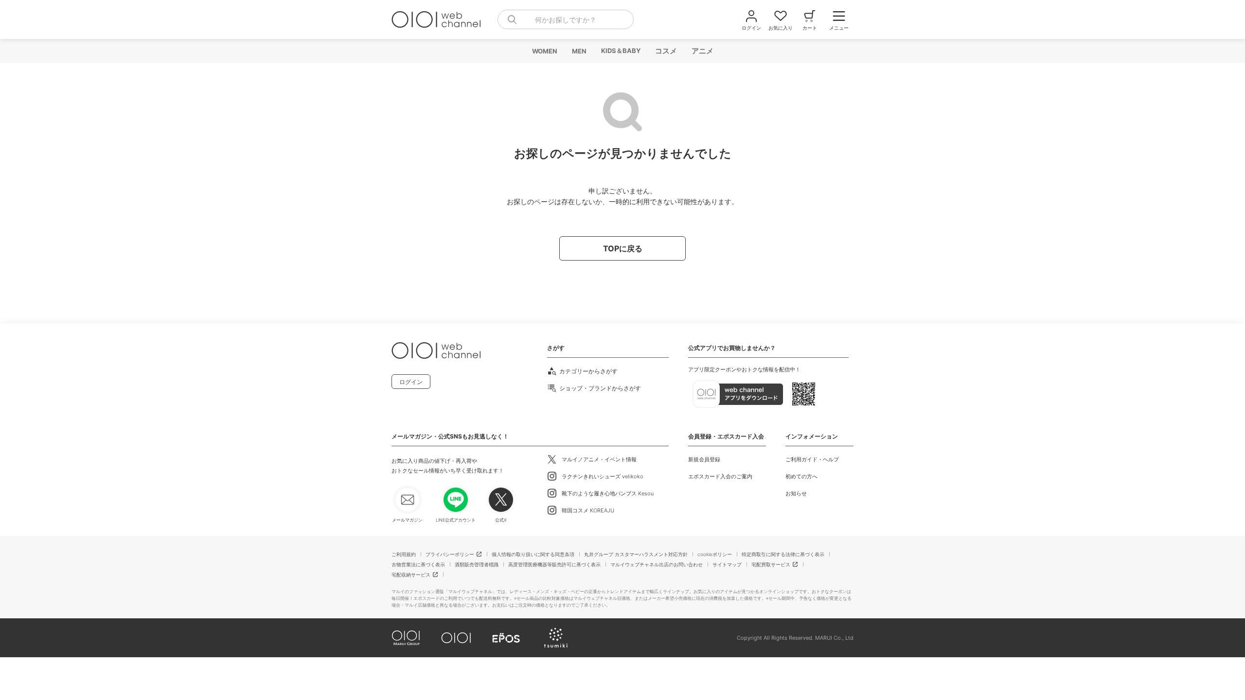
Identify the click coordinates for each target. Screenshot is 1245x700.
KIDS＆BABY (620, 50)
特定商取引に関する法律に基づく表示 (783, 554)
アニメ (702, 50)
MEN (578, 51)
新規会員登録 (704, 459)
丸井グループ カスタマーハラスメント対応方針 (636, 554)
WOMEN (544, 51)
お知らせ (796, 493)
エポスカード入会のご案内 (720, 476)
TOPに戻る (622, 248)
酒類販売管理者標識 (476, 564)
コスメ (665, 50)
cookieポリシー (714, 554)
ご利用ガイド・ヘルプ (812, 459)
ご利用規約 (403, 554)
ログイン (411, 381)
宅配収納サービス (410, 575)
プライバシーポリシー (450, 554)
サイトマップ (727, 564)
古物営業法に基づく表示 (418, 564)
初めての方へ (801, 476)
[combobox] (566, 19)
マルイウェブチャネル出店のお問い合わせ (656, 564)
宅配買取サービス (770, 564)
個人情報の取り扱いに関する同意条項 (533, 554)
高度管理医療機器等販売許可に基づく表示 (554, 564)
